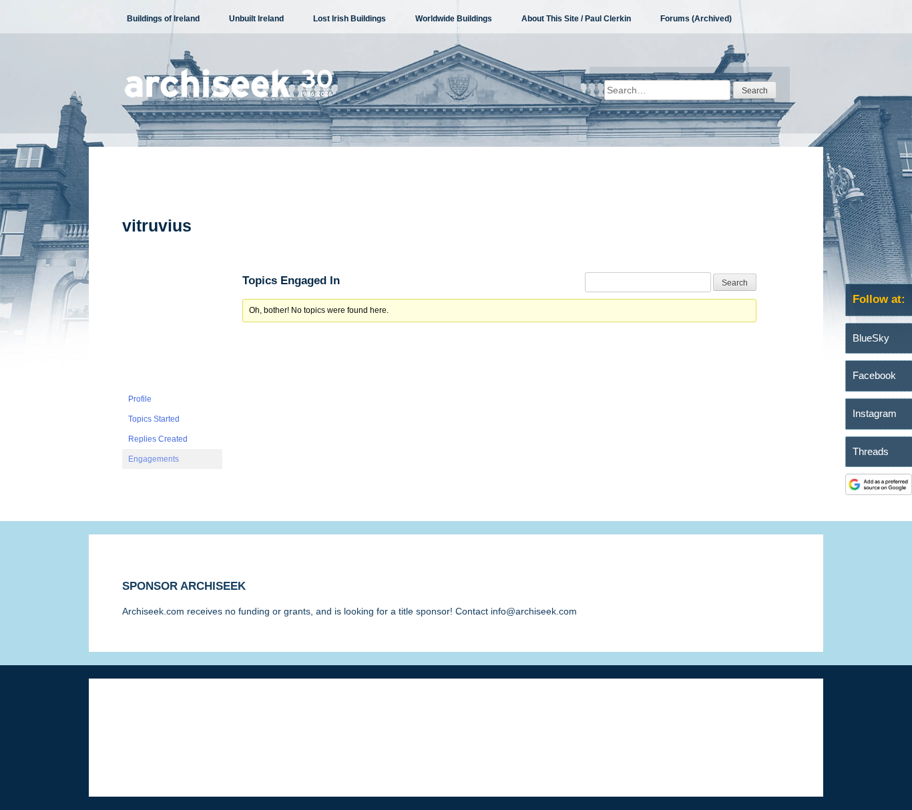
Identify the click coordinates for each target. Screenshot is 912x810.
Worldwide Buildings (453, 18)
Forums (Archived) (696, 18)
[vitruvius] (172, 383)
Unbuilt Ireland (256, 18)
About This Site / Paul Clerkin (576, 18)
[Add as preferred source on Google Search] (878, 491)
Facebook (874, 375)
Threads (871, 451)
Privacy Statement (283, 718)
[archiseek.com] (228, 96)
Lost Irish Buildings (349, 18)
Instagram (875, 413)
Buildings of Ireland (163, 18)
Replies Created (158, 439)
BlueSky (871, 338)
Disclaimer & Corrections (174, 718)
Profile (140, 399)
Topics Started (154, 419)
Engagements (153, 459)
